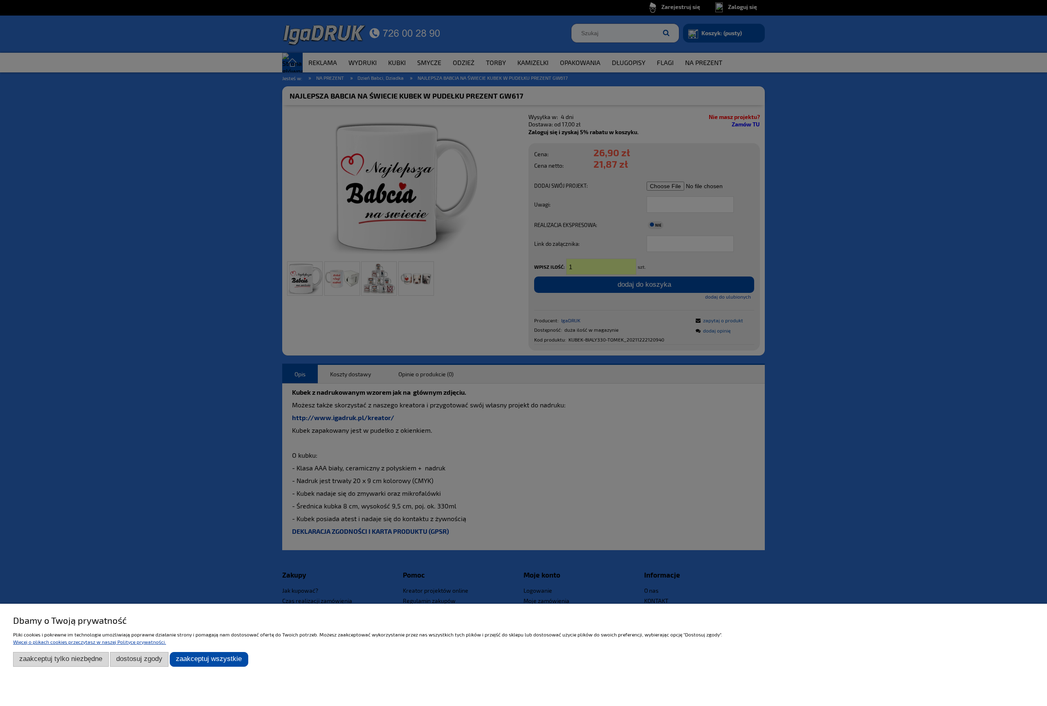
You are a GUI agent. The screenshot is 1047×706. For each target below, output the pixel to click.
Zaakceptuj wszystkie (209, 659)
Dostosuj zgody (139, 659)
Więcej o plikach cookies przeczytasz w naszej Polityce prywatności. (89, 642)
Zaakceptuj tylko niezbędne (60, 659)
